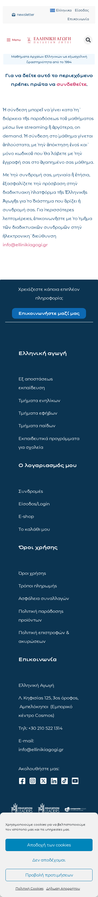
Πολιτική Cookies (30, 888)
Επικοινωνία (78, 19)
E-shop (26, 516)
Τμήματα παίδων (37, 425)
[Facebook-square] (22, 780)
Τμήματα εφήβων (38, 413)
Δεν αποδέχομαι (49, 860)
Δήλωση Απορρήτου (63, 888)
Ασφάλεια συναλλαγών (44, 598)
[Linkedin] (53, 780)
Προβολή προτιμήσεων (49, 875)
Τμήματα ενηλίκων (39, 400)
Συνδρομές (31, 491)
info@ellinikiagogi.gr (25, 244)
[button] (88, 40)
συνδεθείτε (72, 84)
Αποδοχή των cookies (49, 845)
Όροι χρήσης (32, 573)
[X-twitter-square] (43, 780)
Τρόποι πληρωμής (38, 585)
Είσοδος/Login (34, 503)
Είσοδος (82, 10)
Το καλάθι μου (34, 529)
